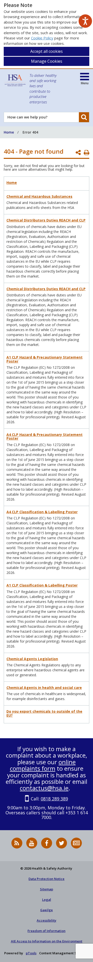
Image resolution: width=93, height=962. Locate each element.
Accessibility (46, 920)
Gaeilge (46, 910)
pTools (31, 953)
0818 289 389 (54, 799)
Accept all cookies (46, 51)
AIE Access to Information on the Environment (46, 941)
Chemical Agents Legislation (32, 658)
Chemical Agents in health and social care (44, 687)
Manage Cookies (46, 61)
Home (11, 182)
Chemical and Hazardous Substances (39, 196)
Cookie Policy (42, 37)
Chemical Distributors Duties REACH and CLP (46, 220)
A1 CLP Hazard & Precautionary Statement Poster (44, 359)
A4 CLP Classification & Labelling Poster (42, 511)
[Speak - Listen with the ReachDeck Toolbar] (85, 21)
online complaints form (43, 765)
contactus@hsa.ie (44, 788)
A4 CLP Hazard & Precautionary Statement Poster (44, 436)
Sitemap (46, 889)
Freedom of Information (46, 931)
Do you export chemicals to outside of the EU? (44, 713)
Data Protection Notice (46, 879)
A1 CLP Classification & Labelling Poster (42, 585)
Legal (46, 899)
